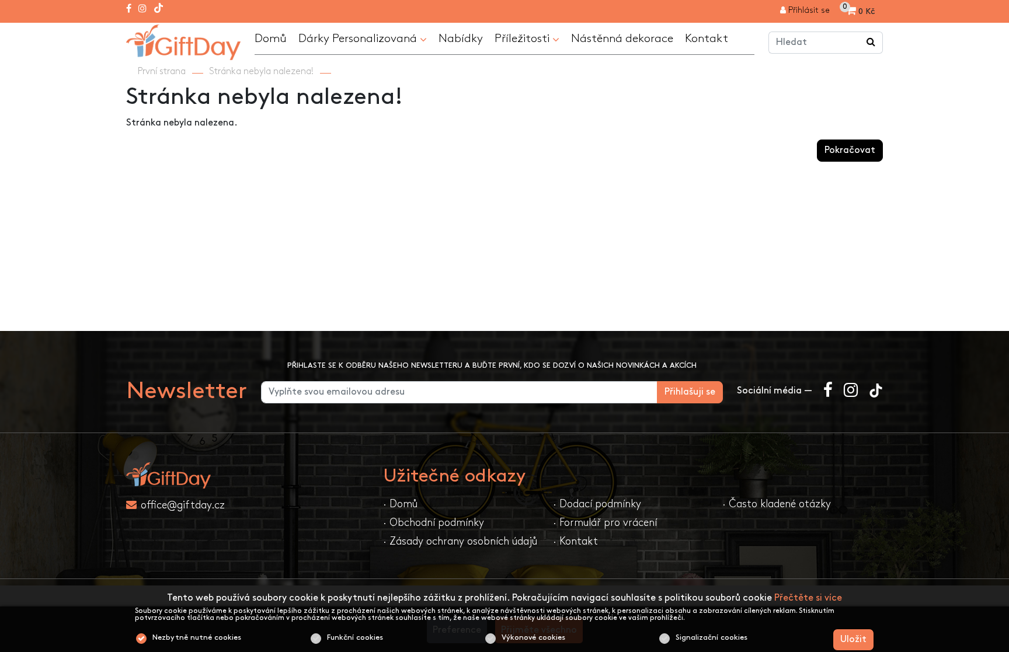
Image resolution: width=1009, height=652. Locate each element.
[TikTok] (158, 9)
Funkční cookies (355, 637)
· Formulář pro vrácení (605, 523)
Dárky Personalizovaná (359, 38)
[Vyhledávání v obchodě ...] (871, 43)
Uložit (853, 639)
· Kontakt (575, 541)
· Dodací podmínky (597, 504)
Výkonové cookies (533, 637)
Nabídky (461, 38)
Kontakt (706, 38)
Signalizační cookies (711, 637)
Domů (271, 38)
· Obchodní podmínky (433, 523)
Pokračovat (849, 150)
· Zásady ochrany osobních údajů (460, 541)
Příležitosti (523, 38)
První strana (162, 71)
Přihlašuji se (689, 392)
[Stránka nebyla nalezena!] (183, 40)
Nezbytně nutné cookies (196, 637)
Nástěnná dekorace (622, 38)
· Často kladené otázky (776, 504)
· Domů (400, 504)
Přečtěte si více (808, 598)
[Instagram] (142, 9)
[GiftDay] (247, 475)
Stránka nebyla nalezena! (261, 71)
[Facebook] (128, 9)
